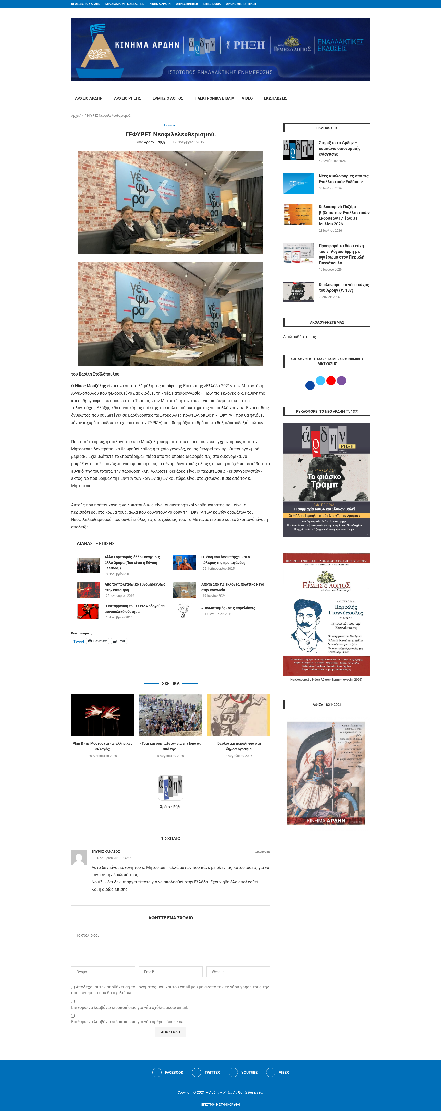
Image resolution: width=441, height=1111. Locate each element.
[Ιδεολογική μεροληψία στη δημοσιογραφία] (238, 715)
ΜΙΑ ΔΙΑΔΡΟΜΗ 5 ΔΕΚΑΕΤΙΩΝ (124, 4)
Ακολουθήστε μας (299, 336)
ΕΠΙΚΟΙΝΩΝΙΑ (212, 4)
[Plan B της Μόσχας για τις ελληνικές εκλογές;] (102, 715)
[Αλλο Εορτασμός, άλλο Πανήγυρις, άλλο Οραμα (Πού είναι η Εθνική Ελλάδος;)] (88, 565)
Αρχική (76, 116)
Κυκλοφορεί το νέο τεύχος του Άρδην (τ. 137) (344, 287)
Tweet (78, 641)
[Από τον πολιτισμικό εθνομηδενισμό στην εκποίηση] (88, 590)
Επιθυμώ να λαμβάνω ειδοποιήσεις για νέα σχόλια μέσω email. (129, 1007)
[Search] (367, 98)
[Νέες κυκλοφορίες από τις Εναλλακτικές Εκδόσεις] (298, 183)
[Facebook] (358, 4)
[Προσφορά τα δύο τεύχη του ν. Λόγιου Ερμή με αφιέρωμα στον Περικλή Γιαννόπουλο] (298, 253)
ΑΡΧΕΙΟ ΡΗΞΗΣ (127, 98)
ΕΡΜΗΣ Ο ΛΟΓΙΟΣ (168, 98)
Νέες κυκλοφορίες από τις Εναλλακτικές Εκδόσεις (344, 178)
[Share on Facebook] (165, 665)
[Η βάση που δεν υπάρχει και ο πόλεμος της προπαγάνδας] (184, 562)
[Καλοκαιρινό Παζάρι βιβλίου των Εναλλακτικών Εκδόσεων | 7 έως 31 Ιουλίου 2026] (298, 214)
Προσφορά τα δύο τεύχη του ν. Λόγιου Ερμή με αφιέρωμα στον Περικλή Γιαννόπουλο (341, 254)
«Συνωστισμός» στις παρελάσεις (228, 608)
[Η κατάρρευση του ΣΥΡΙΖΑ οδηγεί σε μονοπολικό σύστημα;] (88, 611)
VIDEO (247, 98)
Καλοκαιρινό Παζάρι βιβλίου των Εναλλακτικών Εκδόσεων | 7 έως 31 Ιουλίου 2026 (344, 215)
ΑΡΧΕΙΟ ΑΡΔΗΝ (89, 98)
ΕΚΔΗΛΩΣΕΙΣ (275, 98)
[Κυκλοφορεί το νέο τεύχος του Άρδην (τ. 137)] (298, 292)
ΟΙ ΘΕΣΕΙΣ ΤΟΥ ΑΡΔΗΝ (85, 4)
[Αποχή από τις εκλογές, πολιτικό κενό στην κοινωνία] (184, 590)
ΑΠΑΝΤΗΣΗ (262, 852)
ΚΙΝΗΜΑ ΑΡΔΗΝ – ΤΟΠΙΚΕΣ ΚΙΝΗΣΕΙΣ (174, 4)
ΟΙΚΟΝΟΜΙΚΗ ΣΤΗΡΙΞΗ (241, 4)
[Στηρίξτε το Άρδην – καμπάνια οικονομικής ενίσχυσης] (298, 150)
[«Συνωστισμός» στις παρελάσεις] (184, 610)
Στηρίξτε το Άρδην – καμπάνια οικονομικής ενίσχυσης (339, 148)
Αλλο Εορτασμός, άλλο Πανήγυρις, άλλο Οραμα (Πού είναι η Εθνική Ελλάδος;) (133, 562)
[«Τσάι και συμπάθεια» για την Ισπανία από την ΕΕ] (170, 715)
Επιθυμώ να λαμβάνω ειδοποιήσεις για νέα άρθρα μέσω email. (129, 1021)
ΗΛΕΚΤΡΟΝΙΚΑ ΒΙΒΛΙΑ (214, 98)
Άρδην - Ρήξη (154, 142)
